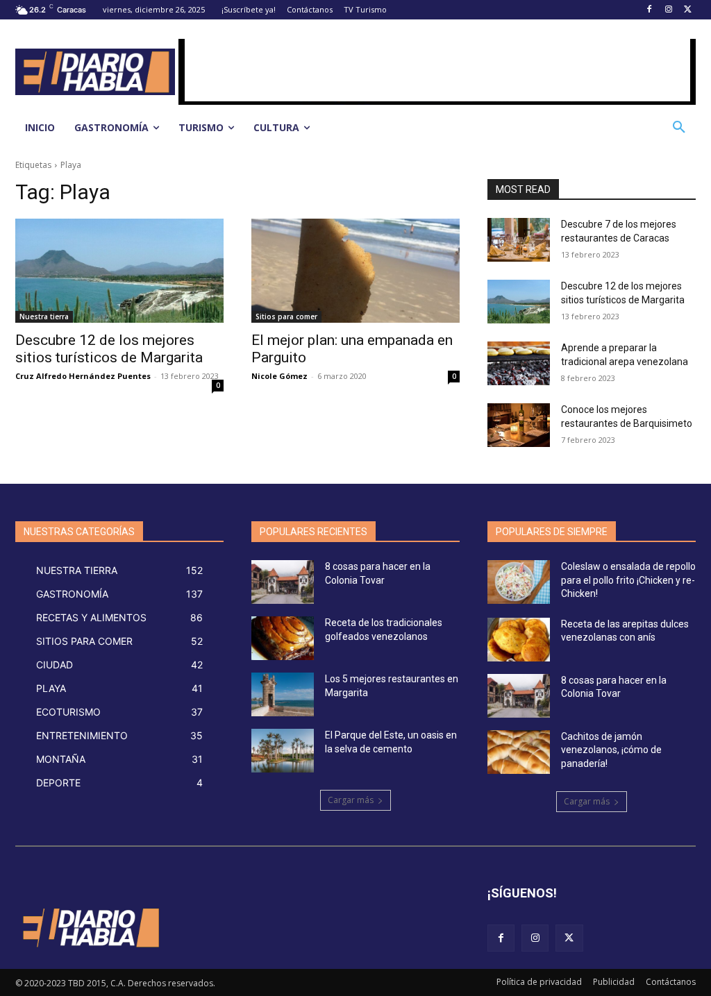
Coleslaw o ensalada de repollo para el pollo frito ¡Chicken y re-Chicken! (628, 580)
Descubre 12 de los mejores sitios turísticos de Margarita (109, 349)
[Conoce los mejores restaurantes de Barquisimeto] (518, 425)
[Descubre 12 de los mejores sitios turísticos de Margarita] (119, 271)
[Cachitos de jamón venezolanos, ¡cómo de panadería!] (518, 752)
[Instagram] (668, 10)
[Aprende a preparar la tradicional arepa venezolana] (518, 363)
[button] (679, 127)
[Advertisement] (437, 70)
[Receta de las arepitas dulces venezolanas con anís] (518, 639)
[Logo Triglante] (90, 927)
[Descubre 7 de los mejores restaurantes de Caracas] (518, 240)
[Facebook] (650, 10)
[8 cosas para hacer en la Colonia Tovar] (282, 582)
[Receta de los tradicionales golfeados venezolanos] (282, 638)
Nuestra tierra (44, 316)
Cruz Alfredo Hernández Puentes (83, 376)
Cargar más (351, 800)
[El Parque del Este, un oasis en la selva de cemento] (282, 751)
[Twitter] (688, 10)
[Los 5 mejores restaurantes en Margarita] (282, 694)
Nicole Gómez (279, 376)
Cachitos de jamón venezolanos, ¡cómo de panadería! (611, 750)
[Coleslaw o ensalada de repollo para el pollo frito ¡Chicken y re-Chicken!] (518, 582)
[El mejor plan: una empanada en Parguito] (355, 271)
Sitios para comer (286, 316)
